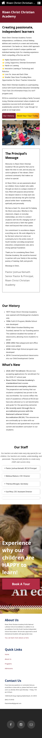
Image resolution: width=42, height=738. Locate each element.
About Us (8, 659)
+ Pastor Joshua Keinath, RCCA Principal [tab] (20, 468)
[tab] (21, 498)
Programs (8, 664)
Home (7, 654)
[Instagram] (21, 725)
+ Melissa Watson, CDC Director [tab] (17, 476)
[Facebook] (11, 725)
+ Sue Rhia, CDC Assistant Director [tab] (18, 491)
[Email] (31, 725)
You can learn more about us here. (17, 638)
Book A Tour (21, 584)
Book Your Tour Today (27, 115)
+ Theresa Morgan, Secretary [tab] (16, 484)
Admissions (9, 668)
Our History (9, 115)
